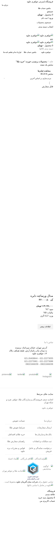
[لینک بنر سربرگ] (27, 280)
